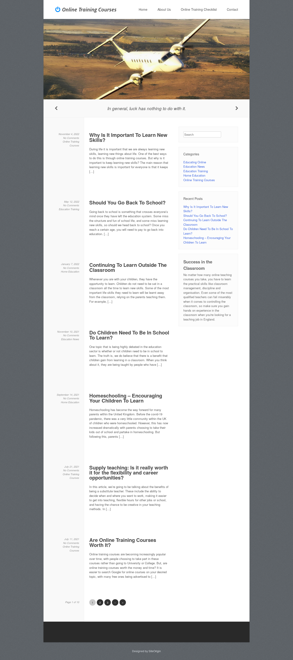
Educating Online (194, 162)
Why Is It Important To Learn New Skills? (128, 137)
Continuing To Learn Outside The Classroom (128, 267)
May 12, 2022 (71, 201)
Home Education (70, 271)
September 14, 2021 (68, 394)
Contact (232, 9)
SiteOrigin (155, 651)
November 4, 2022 (69, 134)
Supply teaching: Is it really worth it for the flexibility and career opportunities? (128, 472)
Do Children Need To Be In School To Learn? (129, 335)
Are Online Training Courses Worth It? (122, 542)
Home (143, 9)
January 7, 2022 (70, 264)
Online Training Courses (89, 9)
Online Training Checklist (199, 9)
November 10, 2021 (68, 331)
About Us (164, 9)
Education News (70, 339)
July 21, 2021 (71, 466)
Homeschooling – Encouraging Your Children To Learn (125, 398)
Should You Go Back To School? (127, 202)
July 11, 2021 (71, 539)
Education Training (69, 209)
